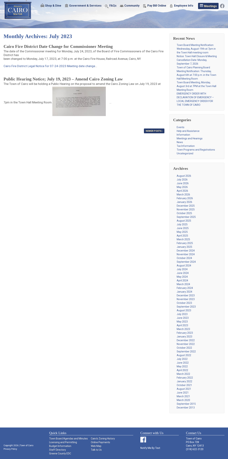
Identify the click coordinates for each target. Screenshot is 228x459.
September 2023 (186, 306)
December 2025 (186, 205)
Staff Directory (57, 449)
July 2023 (182, 314)
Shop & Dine (53, 5)
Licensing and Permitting (63, 442)
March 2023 (183, 329)
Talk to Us (96, 449)
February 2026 (185, 198)
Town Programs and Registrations (196, 149)
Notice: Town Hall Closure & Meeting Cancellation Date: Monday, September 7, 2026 (197, 60)
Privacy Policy (10, 449)
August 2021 (184, 388)
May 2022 (182, 366)
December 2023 (186, 295)
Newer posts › (154, 131)
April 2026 (182, 190)
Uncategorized (185, 153)
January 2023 (184, 336)
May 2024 (182, 276)
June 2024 (183, 273)
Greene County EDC (60, 453)
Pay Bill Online (156, 5)
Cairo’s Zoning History (103, 438)
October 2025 (184, 213)
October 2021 (184, 385)
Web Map (96, 446)
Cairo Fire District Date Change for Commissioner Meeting (58, 46)
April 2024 (182, 280)
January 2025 (184, 246)
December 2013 (186, 407)
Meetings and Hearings (190, 138)
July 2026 (182, 179)
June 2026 (183, 183)
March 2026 (183, 194)
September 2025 (186, 217)
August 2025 (184, 220)
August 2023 (184, 310)
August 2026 (184, 175)
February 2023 (185, 332)
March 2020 (183, 400)
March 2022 (183, 374)
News (180, 142)
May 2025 (182, 231)
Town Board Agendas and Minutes (68, 438)
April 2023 (182, 325)
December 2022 (186, 340)
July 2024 (182, 269)
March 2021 (183, 396)
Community (131, 5)
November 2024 (186, 254)
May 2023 (182, 321)
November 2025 (186, 209)
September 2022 (186, 351)
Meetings (210, 6)
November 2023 (186, 299)
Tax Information (186, 146)
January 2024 (184, 291)
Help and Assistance (188, 131)
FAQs (112, 5)
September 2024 (186, 261)
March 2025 (183, 239)
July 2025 (182, 224)
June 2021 (183, 392)
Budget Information (60, 446)
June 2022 (183, 362)
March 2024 (183, 284)
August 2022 (184, 355)
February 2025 (185, 243)
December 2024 (186, 250)
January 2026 (184, 202)
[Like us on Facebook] (222, 5)
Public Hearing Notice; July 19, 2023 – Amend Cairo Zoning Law (63, 79)
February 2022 (185, 377)
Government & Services (85, 5)
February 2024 (185, 288)
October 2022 (184, 347)
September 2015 (186, 403)
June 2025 (183, 228)
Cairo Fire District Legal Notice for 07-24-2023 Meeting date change (49, 66)
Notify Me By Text (150, 448)
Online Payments (100, 442)
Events (180, 127)
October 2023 (184, 302)
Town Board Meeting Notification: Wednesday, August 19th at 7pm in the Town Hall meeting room (196, 49)
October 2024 (184, 258)
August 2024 (184, 265)
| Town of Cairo (25, 445)
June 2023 (183, 317)
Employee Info (183, 5)
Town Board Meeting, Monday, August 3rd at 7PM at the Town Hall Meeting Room (196, 86)
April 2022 (182, 370)
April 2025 (182, 235)
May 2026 (182, 187)
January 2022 (184, 381)
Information (183, 134)
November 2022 (186, 344)
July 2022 (182, 359)
